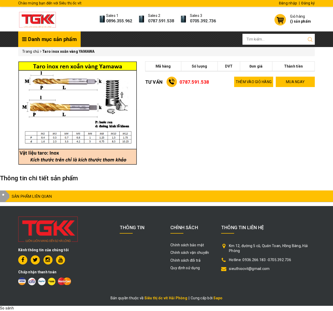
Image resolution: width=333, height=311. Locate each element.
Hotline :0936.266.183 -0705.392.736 (260, 260)
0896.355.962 (119, 20)
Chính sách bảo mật (187, 245)
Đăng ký (308, 3)
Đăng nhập (288, 3)
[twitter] (35, 259)
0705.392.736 (203, 20)
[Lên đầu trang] (325, 214)
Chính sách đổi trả (185, 260)
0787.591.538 (161, 20)
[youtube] (60, 259)
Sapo (217, 298)
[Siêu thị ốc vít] (37, 18)
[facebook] (22, 259)
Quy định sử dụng (185, 268)
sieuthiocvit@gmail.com (249, 269)
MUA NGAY (295, 82)
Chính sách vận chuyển (189, 252)
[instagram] (48, 259)
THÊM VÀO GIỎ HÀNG (254, 82)
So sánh (7, 308)
